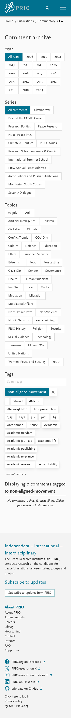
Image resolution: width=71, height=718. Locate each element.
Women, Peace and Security (26, 362)
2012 (53, 81)
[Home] (17, 8)
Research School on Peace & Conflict (32, 151)
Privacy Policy (13, 701)
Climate (32, 229)
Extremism (15, 262)
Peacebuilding (45, 320)
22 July (12, 213)
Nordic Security (18, 320)
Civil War (14, 229)
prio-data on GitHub (25, 688)
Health (12, 279)
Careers (10, 622)
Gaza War (14, 271)
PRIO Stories (48, 143)
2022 (25, 65)
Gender (33, 271)
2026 (29, 57)
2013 (40, 81)
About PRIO (13, 612)
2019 (11, 73)
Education (50, 246)
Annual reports (15, 617)
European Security (35, 254)
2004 (39, 90)
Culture (13, 246)
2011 (12, 90)
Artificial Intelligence (22, 221)
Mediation (15, 295)
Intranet (10, 641)
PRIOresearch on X (24, 668)
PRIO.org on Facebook (26, 662)
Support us (12, 650)
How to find (13, 631)
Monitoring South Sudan (25, 184)
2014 (25, 81)
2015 (12, 81)
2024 (57, 57)
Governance (53, 271)
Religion (38, 328)
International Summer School (28, 159)
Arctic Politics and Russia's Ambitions (33, 176)
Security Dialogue (20, 192)
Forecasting (51, 262)
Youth (56, 362)
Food (33, 262)
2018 (25, 73)
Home (9, 21)
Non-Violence (48, 312)
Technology (43, 337)
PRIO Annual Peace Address (27, 168)
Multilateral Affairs (20, 304)
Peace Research (48, 126)
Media (45, 287)
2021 (39, 65)
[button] (63, 8)
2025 (44, 57)
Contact (10, 636)
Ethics (12, 254)
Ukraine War (42, 110)
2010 (25, 90)
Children (48, 221)
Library (9, 627)
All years (13, 57)
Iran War (14, 287)
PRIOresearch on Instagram (30, 675)
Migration (35, 295)
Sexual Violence (18, 337)
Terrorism (14, 345)
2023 (11, 65)
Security (55, 328)
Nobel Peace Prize (20, 135)
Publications (25, 21)
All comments (17, 110)
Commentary (46, 21)
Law (30, 287)
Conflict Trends (18, 237)
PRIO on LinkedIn (23, 682)
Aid (27, 213)
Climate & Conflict (20, 143)
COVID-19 (41, 237)
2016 (53, 73)
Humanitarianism (36, 279)
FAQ (8, 645)
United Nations (18, 353)
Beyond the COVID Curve (25, 118)
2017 (39, 73)
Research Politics (19, 126)
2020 (53, 65)
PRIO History (16, 328)
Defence (30, 246)
